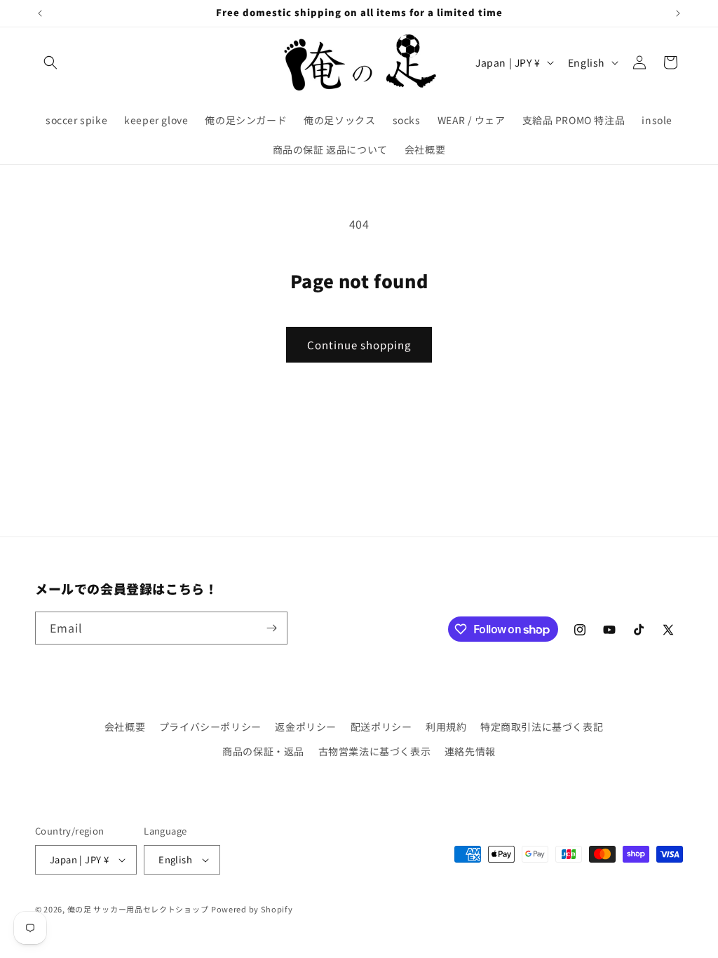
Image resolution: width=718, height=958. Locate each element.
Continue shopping (359, 344)
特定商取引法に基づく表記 (541, 727)
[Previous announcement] (40, 13)
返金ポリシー (306, 727)
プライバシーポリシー (210, 727)
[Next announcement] (678, 13)
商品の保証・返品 (263, 751)
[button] (50, 62)
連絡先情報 (470, 751)
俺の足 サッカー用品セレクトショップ (138, 909)
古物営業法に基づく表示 (374, 751)
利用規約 (446, 727)
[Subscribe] (271, 628)
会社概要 (124, 727)
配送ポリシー (381, 727)
